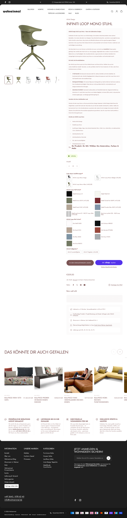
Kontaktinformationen (41, 514)
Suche (6, 473)
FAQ (5, 465)
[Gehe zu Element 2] (18, 80)
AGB (30, 514)
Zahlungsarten (9, 479)
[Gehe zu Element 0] (8, 80)
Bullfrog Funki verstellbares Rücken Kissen (73, 399)
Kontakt (6, 453)
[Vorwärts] (86, 2)
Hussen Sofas (47, 456)
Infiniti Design (70, 19)
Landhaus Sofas (48, 459)
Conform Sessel (29, 456)
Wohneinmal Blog (10, 459)
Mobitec (26, 453)
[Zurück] (41, 2)
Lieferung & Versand (11, 476)
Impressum (17, 514)
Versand (75, 280)
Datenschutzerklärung (9, 514)
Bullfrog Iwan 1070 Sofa (12, 398)
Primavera (27, 459)
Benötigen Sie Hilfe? (117, 285)
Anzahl (68, 162)
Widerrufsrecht (9, 482)
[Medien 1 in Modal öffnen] (32, 46)
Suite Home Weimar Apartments (103, 325)
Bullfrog (7, 395)
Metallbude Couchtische (47, 466)
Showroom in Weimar (11, 462)
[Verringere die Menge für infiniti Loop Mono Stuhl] (69, 166)
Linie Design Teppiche (50, 462)
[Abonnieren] (108, 458)
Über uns (7, 456)
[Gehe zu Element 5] (48, 80)
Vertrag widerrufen (11, 486)
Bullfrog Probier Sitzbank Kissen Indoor (41, 399)
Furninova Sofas (48, 453)
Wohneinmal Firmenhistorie (9, 469)
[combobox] (115, 2)
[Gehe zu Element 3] (28, 80)
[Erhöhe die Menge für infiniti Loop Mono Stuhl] (77, 166)
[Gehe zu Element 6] (58, 80)
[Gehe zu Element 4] (38, 80)
